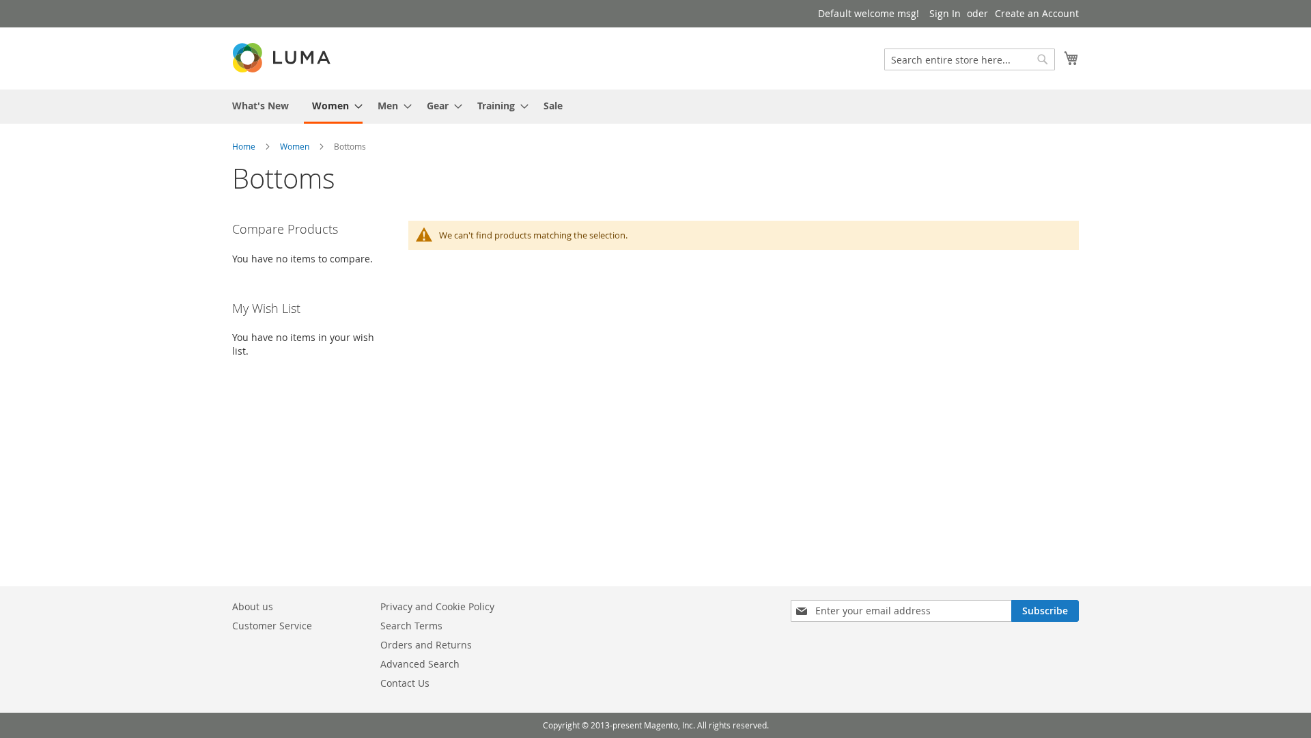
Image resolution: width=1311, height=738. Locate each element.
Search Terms (411, 625)
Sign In (945, 13)
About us (252, 606)
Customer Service (272, 625)
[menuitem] (260, 106)
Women (294, 146)
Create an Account (1037, 13)
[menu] (655, 107)
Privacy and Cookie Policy (437, 606)
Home (243, 146)
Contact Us (404, 682)
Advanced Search (420, 663)
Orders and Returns (426, 644)
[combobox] (969, 59)
